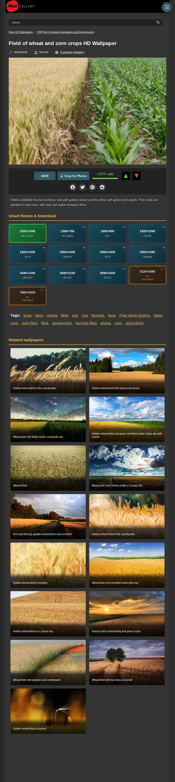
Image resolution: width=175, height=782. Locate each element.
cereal (52, 315)
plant (158, 315)
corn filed (29, 323)
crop (14, 323)
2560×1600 (107, 252)
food (111, 315)
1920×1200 (27, 252)
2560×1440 (67, 252)
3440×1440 (27, 273)
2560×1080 (147, 252)
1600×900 (107, 231)
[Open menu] (167, 7)
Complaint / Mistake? (72, 52)
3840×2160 (67, 273)
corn (118, 323)
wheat (105, 323)
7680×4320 (27, 292)
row (85, 315)
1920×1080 (147, 231)
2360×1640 (27, 231)
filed (44, 323)
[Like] (126, 176)
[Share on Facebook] (73, 187)
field (64, 315)
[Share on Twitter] (82, 187)
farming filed (86, 323)
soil (75, 315)
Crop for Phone (75, 176)
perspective (62, 323)
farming (97, 315)
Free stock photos (134, 315)
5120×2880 (147, 271)
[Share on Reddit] (102, 187)
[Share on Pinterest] (92, 187)
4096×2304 (107, 273)
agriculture (135, 323)
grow (27, 315)
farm (39, 315)
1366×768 (67, 231)
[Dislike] (136, 176)
